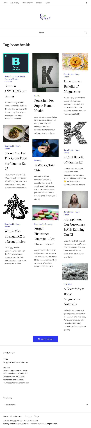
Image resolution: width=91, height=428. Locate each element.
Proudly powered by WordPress (16, 423)
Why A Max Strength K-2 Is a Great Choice (15, 236)
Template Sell (51, 423)
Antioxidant (9, 76)
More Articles (28, 3)
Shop (48, 3)
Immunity (8, 81)
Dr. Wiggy (15, 3)
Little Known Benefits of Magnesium (73, 87)
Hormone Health (11, 79)
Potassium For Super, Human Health (44, 106)
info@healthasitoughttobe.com (15, 362)
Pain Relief (68, 284)
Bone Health (20, 76)
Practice (39, 3)
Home (5, 3)
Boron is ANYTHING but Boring (15, 91)
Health (36, 96)
